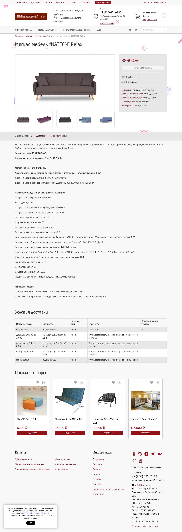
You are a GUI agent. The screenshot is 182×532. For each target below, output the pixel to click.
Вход (146, 2)
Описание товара (23, 136)
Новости (60, 2)
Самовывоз (126, 90)
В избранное (131, 77)
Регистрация (160, 2)
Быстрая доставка (129, 102)
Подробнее (32, 433)
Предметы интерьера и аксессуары (32, 469)
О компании (21, 2)
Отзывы (73, 2)
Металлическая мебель (64, 464)
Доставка (35, 2)
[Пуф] (32, 400)
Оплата (48, 2)
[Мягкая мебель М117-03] (70, 400)
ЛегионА (153, 526)
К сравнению (131, 82)
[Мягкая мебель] (108, 400)
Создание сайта (139, 526)
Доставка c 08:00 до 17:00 (132, 94)
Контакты (86, 2)
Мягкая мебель (60, 469)
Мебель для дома (47, 30)
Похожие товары (58, 136)
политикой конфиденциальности (36, 513)
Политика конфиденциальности (108, 489)
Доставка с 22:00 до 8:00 (132, 98)
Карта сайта (98, 494)
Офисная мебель (23, 30)
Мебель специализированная (76, 30)
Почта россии (127, 106)
